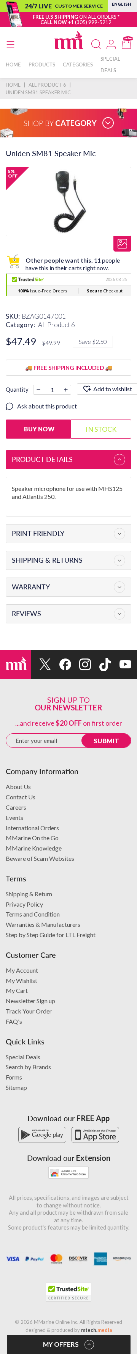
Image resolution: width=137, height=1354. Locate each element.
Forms (14, 1077)
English (121, 4)
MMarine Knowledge (34, 848)
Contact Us (20, 796)
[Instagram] (81, 664)
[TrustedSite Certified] (68, 1292)
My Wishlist (21, 980)
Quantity (17, 389)
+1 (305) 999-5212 (90, 22)
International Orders (32, 827)
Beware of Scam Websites (40, 858)
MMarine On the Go (32, 837)
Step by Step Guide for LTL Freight (51, 934)
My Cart (17, 990)
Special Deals (23, 1056)
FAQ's (14, 1021)
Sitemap (16, 1087)
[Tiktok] (101, 664)
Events (14, 817)
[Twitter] (41, 664)
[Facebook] (61, 664)
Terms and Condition (33, 914)
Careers (16, 807)
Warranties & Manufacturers (43, 924)
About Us (18, 786)
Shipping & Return (29, 893)
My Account (22, 970)
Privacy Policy (24, 904)
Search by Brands (28, 1066)
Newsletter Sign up (30, 1000)
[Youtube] (121, 664)
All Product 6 (56, 325)
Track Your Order (29, 1011)
